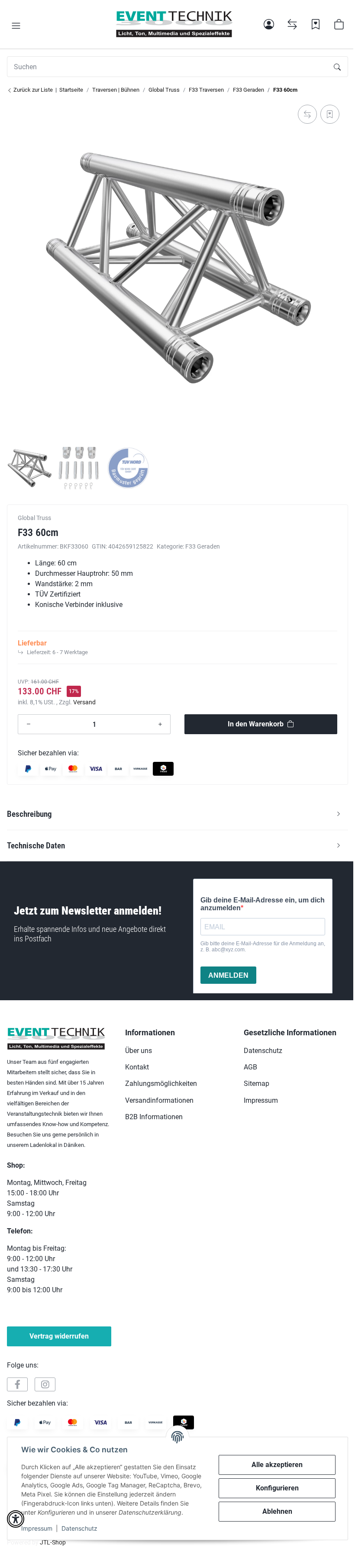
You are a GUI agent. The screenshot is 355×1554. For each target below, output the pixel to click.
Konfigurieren (277, 1488)
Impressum (36, 1528)
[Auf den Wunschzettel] (329, 114)
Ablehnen (277, 1511)
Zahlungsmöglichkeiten (161, 1083)
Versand (84, 702)
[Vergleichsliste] (292, 24)
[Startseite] (174, 24)
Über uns (138, 1051)
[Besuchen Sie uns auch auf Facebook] (17, 1384)
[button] (16, 26)
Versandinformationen (159, 1100)
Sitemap (256, 1083)
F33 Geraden (202, 546)
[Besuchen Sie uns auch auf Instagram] (45, 1384)
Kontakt (137, 1067)
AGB (250, 1067)
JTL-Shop (53, 1542)
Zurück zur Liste (32, 90)
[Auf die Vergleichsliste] (307, 114)
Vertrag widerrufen (59, 1336)
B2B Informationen (154, 1117)
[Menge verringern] (28, 724)
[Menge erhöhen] (160, 724)
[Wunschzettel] (316, 24)
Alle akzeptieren (277, 1465)
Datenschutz (79, 1528)
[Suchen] (337, 67)
